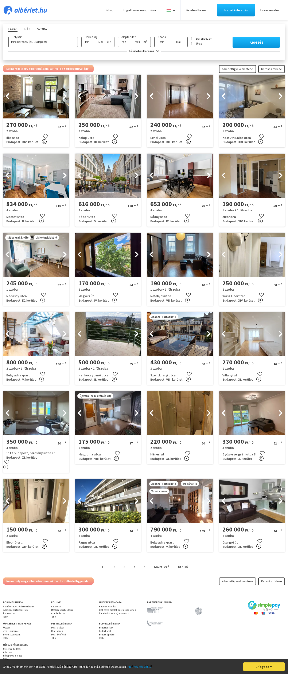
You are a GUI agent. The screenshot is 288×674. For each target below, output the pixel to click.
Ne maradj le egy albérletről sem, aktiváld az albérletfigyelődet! (48, 69)
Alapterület (128, 37)
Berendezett (204, 38)
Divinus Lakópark (11, 634)
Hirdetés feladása (107, 606)
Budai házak (105, 631)
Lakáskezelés (269, 10)
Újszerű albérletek (12, 648)
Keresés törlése (271, 69)
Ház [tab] (27, 29)
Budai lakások (106, 627)
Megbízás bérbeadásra (62, 609)
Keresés (256, 42)
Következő (162, 567)
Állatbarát (8, 652)
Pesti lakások (57, 627)
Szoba (162, 37)
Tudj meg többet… (139, 667)
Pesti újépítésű (58, 634)
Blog (109, 10)
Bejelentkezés (196, 10)
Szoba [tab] (42, 29)
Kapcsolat (56, 606)
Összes (6, 627)
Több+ (6, 616)
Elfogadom (264, 667)
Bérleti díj (91, 37)
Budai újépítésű (106, 634)
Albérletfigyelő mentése (237, 69)
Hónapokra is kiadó (12, 655)
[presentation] (7, 96)
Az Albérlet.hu (58, 613)
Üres (199, 44)
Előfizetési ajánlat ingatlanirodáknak (117, 609)
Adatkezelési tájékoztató (15, 609)
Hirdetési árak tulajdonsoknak (114, 613)
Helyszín (17, 37)
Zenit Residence (11, 631)
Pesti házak (57, 631)
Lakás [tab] (12, 29)
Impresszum (9, 613)
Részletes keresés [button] (142, 51)
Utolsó (183, 567)
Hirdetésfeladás (236, 10)
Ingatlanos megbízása (139, 10)
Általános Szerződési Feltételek (18, 606)
